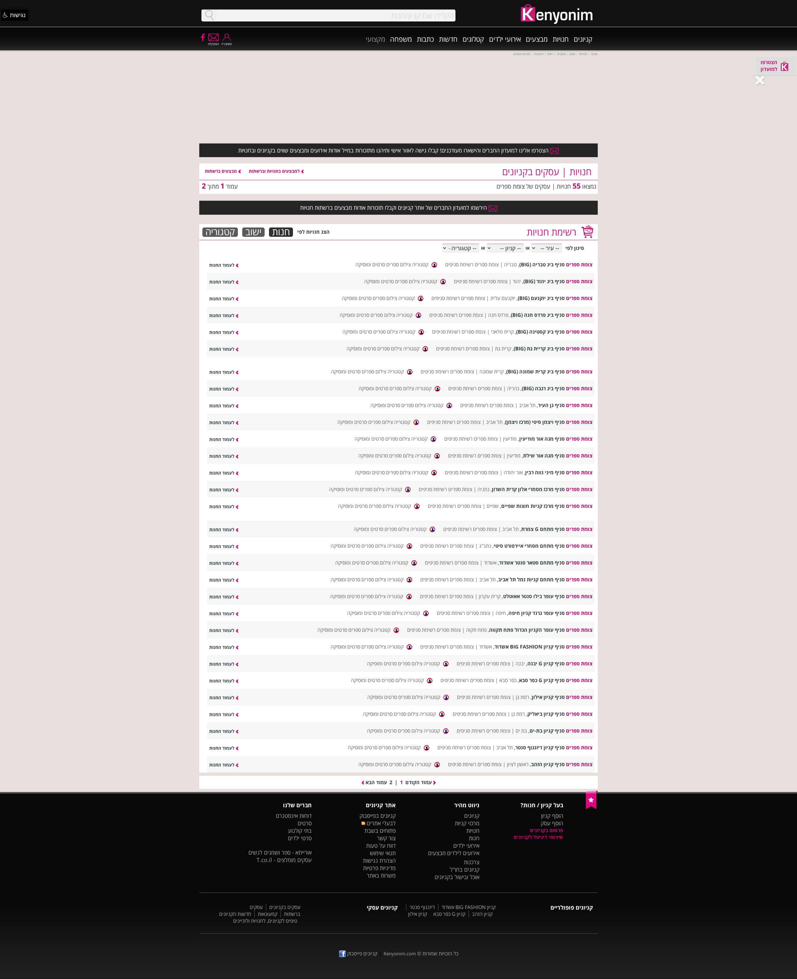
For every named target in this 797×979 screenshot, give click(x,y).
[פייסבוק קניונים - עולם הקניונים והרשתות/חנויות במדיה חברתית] (202, 37)
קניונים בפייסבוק (378, 815)
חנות (281, 232)
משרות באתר (381, 875)
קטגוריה (220, 232)
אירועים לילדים (463, 853)
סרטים (305, 823)
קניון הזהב (482, 914)
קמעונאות (267, 914)
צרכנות (471, 862)
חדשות (448, 39)
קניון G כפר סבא (449, 914)
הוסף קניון (552, 815)
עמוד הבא (375, 782)
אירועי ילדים (505, 39)
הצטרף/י (213, 44)
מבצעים (537, 39)
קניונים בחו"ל (464, 869)
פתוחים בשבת (380, 830)
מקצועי (375, 39)
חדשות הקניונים (235, 914)
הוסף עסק (552, 823)
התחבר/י (226, 44)
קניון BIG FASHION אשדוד (468, 907)
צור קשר (386, 838)
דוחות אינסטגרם (294, 815)
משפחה (401, 39)
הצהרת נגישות (379, 860)
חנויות (561, 39)
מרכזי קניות (467, 823)
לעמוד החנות (222, 265)
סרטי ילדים (300, 838)
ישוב (253, 232)
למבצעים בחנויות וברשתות (275, 171)
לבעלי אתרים (380, 823)
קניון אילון (417, 914)
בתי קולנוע (300, 830)
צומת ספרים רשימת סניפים (472, 264)
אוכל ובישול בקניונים (457, 877)
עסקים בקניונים (284, 907)
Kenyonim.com (400, 953)
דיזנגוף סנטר (422, 907)
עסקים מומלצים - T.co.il (284, 860)
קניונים (583, 39)
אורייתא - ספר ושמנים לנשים (280, 852)
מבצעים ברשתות (221, 171)
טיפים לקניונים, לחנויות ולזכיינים (265, 920)
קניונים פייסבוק (361, 953)
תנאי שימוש (383, 853)
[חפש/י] (209, 15)
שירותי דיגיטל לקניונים (538, 837)
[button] (14, 15)
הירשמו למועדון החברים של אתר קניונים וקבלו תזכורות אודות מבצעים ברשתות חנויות (394, 207)
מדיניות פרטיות (379, 868)
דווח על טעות (381, 845)
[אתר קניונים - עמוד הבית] (592, 807)
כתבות (425, 39)
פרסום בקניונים (546, 830)
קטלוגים (473, 39)
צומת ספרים (579, 264)
